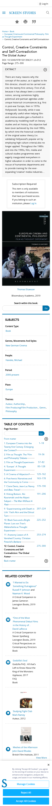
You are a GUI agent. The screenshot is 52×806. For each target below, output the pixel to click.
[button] (25, 22)
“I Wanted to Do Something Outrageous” (25, 584)
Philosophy (11, 411)
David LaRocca (19, 628)
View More (41, 757)
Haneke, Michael (14, 360)
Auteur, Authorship (15, 403)
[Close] (48, 765)
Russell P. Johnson (21, 589)
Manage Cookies (26, 784)
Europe (9, 389)
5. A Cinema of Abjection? (17, 474)
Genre (42, 407)
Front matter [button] (10, 438)
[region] (26, 783)
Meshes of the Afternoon (25, 747)
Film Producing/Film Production (21, 407)
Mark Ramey (18, 714)
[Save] (17, 22)
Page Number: (11, 428)
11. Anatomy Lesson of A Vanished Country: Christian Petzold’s (17, 538)
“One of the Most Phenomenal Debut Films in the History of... (25, 621)
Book (12, 31)
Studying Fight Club (22, 711)
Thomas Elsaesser (26, 289)
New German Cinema (16, 345)
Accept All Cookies (26, 801)
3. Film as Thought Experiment (19, 462)
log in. (33, 203)
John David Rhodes (21, 750)
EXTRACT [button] (10, 69)
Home (5, 31)
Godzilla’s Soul (20, 660)
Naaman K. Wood (21, 593)
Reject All (26, 792)
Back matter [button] (10, 560)
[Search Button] (47, 12)
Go (46, 308)
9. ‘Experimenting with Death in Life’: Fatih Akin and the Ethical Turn (19, 512)
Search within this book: (26, 303)
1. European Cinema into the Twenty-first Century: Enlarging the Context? (19, 447)
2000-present (12, 374)
